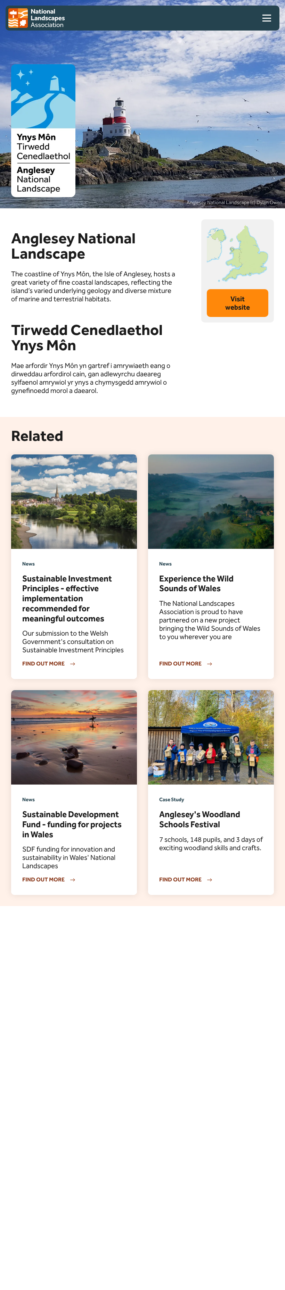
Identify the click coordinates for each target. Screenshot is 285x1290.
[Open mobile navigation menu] (269, 18)
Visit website (237, 303)
